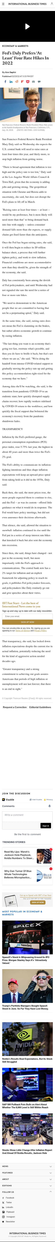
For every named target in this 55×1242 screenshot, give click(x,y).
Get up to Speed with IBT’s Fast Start (35, 895)
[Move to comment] (39, 81)
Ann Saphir (10, 72)
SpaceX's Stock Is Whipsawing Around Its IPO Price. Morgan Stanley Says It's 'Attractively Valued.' (25, 960)
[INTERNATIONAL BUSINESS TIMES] (27, 4)
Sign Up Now (38, 902)
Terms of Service (22, 631)
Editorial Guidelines (40, 707)
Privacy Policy (40, 631)
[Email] (33, 81)
